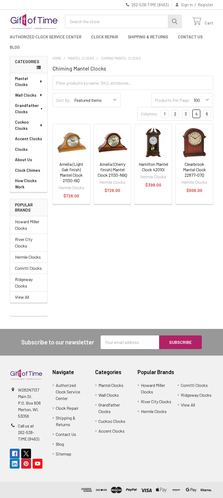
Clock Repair (104, 36)
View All (22, 297)
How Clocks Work (26, 183)
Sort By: (63, 100)
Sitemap (63, 453)
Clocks (21, 149)
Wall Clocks (25, 95)
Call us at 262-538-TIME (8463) (28, 432)
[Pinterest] (26, 464)
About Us (23, 159)
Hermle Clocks (28, 256)
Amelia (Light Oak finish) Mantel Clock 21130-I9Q (71, 172)
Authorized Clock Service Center (45, 36)
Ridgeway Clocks (24, 282)
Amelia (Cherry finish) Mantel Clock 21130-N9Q (112, 169)
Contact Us (190, 36)
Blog (15, 47)
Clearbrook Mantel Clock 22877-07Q (194, 169)
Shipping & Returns (148, 36)
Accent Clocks (28, 138)
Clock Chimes (27, 170)
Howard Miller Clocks (27, 225)
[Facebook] (15, 454)
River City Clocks (23, 242)
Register (205, 4)
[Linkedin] (15, 464)
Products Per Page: (172, 100)
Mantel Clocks (21, 81)
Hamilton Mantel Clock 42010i (153, 166)
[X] (26, 454)
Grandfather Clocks (27, 108)
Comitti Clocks (28, 268)
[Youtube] (37, 464)
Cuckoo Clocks (22, 125)
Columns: (149, 113)
